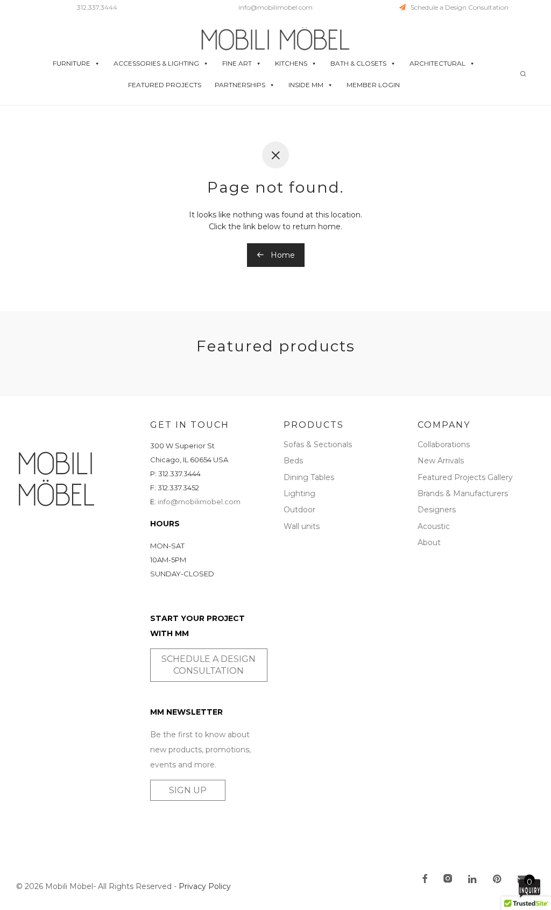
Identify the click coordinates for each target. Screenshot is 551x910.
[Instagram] (447, 880)
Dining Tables (309, 477)
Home (282, 255)
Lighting (299, 493)
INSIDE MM (305, 85)
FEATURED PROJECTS (164, 85)
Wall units (302, 526)
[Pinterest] (498, 880)
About (429, 542)
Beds (293, 460)
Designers (437, 509)
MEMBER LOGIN (373, 85)
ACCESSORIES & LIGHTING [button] (156, 63)
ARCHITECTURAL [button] (437, 63)
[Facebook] (424, 880)
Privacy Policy (205, 886)
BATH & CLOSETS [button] (358, 63)
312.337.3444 (97, 7)
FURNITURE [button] (71, 63)
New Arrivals (441, 460)
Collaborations (444, 444)
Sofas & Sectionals (318, 444)
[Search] (523, 74)
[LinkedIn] (473, 880)
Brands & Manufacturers (463, 493)
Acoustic (434, 526)
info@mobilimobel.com (275, 7)
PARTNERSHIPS (240, 85)
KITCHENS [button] (291, 63)
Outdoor (299, 509)
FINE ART (237, 63)
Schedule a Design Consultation (457, 7)
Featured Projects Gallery (465, 477)
